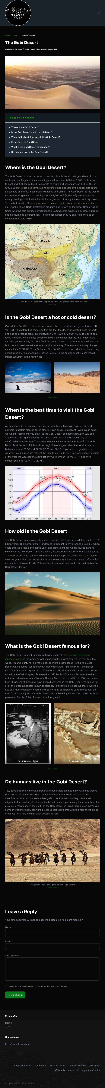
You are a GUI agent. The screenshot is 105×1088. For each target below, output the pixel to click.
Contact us (41, 1065)
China (32, 49)
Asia (27, 49)
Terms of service (77, 1065)
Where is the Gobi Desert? (25, 127)
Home (8, 1022)
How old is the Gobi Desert (25, 142)
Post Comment (15, 995)
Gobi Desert (41, 49)
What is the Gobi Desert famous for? (30, 147)
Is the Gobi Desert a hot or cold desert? (31, 132)
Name (9, 927)
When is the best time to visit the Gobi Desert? (35, 137)
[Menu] (98, 13)
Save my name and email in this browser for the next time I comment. (38, 986)
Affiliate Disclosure (64, 1070)
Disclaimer (94, 1065)
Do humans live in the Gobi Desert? (29, 152)
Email (8, 941)
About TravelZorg (23, 1065)
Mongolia (52, 49)
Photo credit (52, 397)
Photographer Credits (88, 1070)
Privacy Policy (57, 1065)
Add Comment (13, 955)
